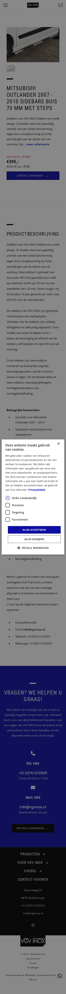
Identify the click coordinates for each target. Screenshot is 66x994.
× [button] (58, 443)
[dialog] (33, 497)
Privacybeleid (36, 489)
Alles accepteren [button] (34, 529)
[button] (33, 548)
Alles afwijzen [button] (34, 539)
